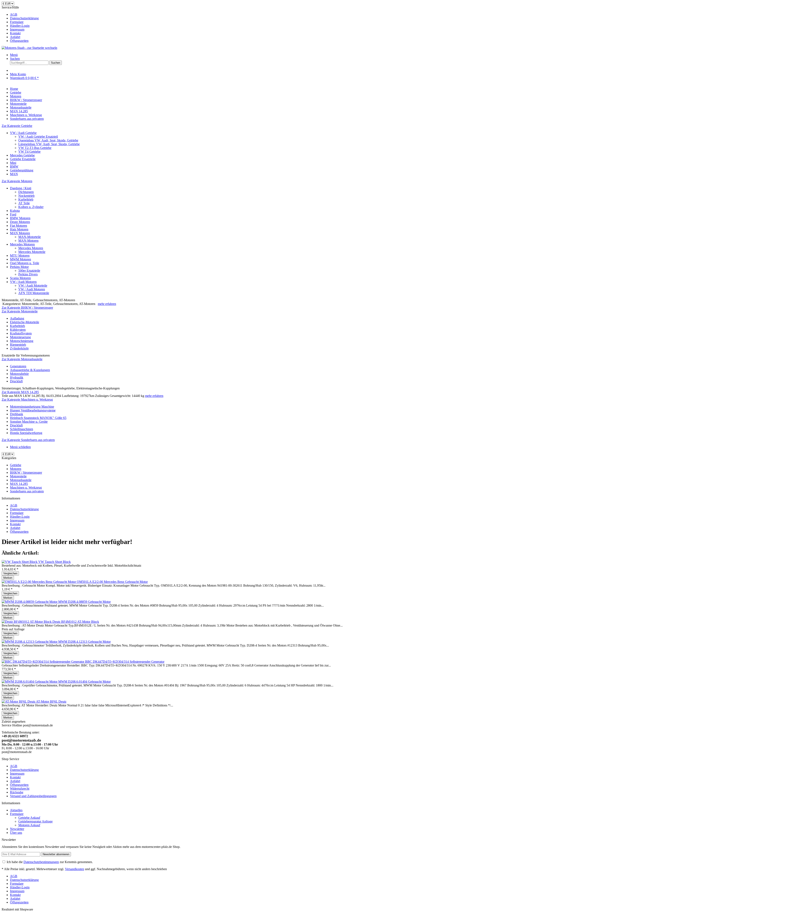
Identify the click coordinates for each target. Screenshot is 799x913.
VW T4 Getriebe (29, 151)
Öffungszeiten (19, 40)
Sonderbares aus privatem (27, 491)
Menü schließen (20, 447)
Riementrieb (18, 344)
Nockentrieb (26, 195)
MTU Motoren (20, 255)
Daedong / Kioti (20, 188)
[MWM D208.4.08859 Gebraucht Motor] (30, 601)
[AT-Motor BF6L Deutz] (19, 701)
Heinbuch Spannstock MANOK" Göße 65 (38, 418)
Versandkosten (74, 869)
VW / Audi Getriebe (23, 133)
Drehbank (16, 414)
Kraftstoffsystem (21, 333)
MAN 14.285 (19, 484)
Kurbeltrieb (25, 199)
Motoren (15, 469)
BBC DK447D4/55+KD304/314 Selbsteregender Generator (124, 661)
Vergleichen (10, 573)
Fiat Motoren (18, 225)
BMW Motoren (20, 218)
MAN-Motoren (28, 240)
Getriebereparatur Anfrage (35, 821)
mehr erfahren (107, 304)
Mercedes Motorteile (31, 252)
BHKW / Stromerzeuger (26, 472)
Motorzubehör (19, 373)
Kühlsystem (18, 329)
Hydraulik (16, 377)
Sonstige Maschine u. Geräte (29, 421)
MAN (14, 174)
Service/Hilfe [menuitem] (20, 24)
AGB (13, 14)
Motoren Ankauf (29, 825)
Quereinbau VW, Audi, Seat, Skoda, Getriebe (48, 140)
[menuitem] (403, 14)
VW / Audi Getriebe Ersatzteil (38, 136)
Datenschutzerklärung (24, 18)
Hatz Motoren (19, 229)
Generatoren (18, 366)
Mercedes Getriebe (22, 155)
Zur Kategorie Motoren (17, 181)
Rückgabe (16, 792)
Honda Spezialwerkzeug (26, 433)
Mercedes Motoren (22, 244)
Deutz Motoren (20, 222)
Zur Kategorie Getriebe (17, 126)
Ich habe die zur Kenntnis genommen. (50, 862)
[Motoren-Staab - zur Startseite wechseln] (29, 48)
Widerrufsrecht (19, 788)
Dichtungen (26, 192)
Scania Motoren (20, 278)
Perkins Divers (28, 274)
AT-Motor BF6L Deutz (51, 701)
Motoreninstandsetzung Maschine (32, 406)
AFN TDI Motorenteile (33, 293)
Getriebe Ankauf (29, 817)
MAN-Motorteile (29, 237)
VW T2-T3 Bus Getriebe (34, 148)
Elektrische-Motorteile (24, 322)
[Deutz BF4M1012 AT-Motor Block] (27, 621)
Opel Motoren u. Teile (24, 263)
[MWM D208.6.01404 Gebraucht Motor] (30, 681)
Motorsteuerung (20, 337)
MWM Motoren (20, 259)
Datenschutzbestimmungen (41, 862)
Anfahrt (15, 37)
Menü (14, 55)
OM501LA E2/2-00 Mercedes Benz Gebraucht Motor (112, 581)
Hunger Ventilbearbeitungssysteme (33, 410)
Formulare (17, 22)
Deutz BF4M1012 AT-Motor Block (75, 621)
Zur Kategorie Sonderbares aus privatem (28, 440)
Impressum (17, 29)
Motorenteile (18, 476)
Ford (13, 214)
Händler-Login (20, 25)
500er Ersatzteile (29, 270)
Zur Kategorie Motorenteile (20, 311)
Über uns (16, 832)
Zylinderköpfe (19, 348)
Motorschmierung (21, 341)
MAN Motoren (20, 233)
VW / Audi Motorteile (32, 285)
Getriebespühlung (21, 170)
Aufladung (17, 318)
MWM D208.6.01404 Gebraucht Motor (84, 681)
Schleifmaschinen (21, 429)
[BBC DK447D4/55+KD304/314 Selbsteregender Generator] (43, 661)
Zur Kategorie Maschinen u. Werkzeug (27, 399)
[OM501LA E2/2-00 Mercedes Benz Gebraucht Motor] (39, 581)
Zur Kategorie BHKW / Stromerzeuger (27, 307)
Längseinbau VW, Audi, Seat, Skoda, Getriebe (49, 144)
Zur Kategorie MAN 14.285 (20, 392)
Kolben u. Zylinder (30, 207)
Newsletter (17, 829)
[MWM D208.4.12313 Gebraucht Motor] (30, 641)
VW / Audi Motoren (23, 282)
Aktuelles (16, 810)
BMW (14, 166)
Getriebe (15, 465)
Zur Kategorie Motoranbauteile (22, 359)
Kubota (15, 210)
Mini (13, 163)
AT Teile (24, 203)
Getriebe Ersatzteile (23, 159)
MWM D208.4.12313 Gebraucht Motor (84, 641)
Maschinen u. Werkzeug (26, 487)
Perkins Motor (19, 267)
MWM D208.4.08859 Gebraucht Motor (84, 601)
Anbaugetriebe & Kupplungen (30, 370)
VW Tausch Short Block (54, 562)
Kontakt (15, 33)
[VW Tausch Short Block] (20, 562)
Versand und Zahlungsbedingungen (33, 796)
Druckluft (16, 381)
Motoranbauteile (20, 480)
